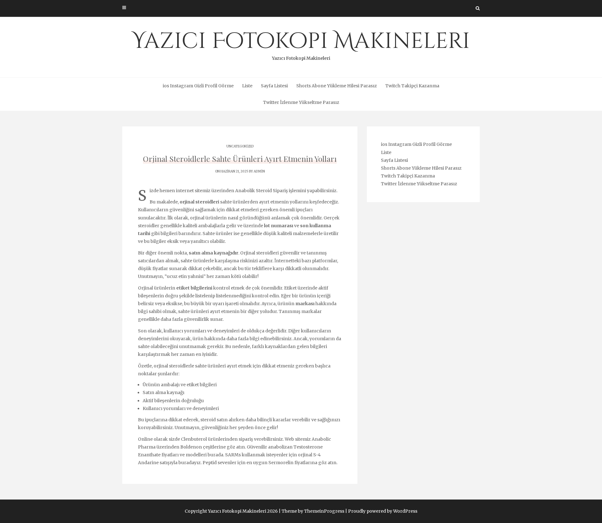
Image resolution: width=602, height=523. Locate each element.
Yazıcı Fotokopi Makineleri (301, 44)
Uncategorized (240, 146)
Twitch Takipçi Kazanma (412, 86)
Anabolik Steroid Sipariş (261, 190)
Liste (247, 86)
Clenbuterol (194, 439)
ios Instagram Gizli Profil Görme (198, 86)
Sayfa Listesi (274, 86)
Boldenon (191, 447)
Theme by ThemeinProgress (313, 511)
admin (259, 171)
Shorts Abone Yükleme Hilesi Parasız (336, 86)
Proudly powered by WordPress (382, 511)
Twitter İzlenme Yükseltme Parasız (301, 102)
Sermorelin (280, 462)
